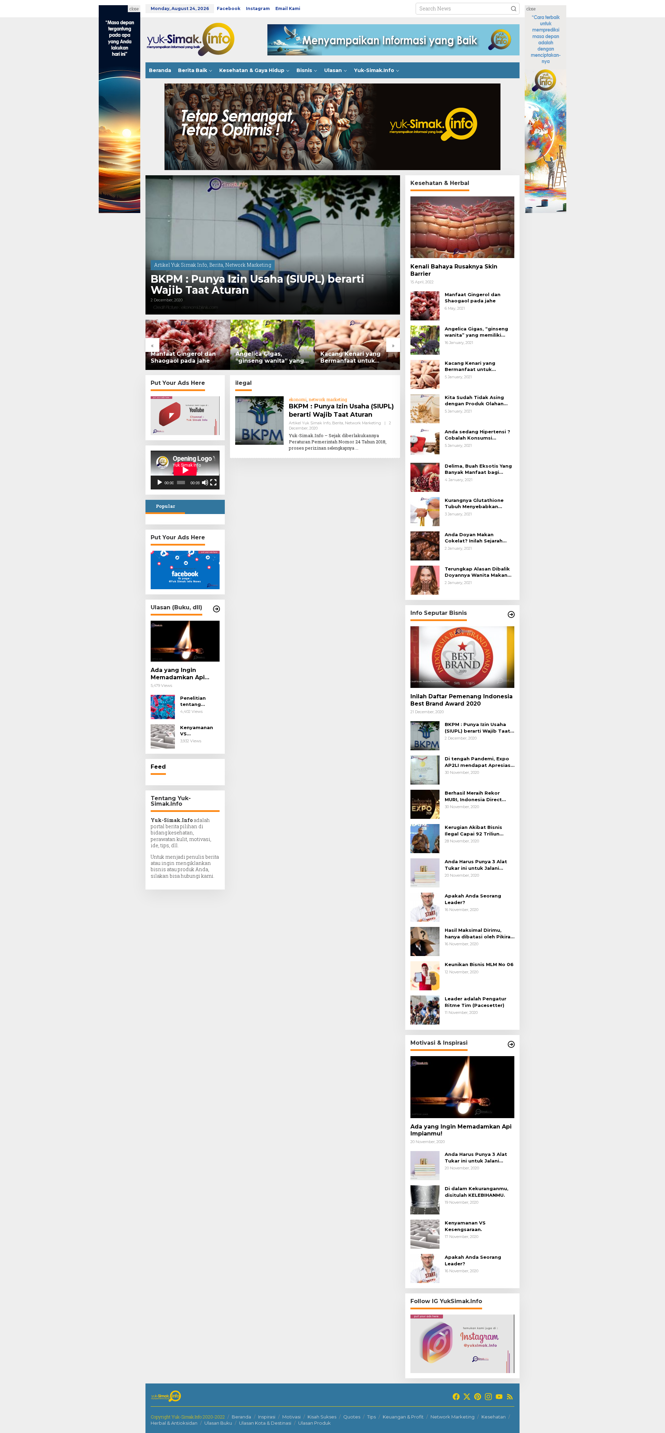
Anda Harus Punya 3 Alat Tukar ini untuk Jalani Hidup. (476, 865)
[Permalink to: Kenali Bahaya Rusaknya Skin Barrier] (462, 227)
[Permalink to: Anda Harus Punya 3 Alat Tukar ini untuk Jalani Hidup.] (425, 872)
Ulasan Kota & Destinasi (265, 1423)
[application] (185, 470)
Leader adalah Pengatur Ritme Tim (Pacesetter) (475, 1002)
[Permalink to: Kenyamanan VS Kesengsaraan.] (163, 736)
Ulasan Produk (314, 1423)
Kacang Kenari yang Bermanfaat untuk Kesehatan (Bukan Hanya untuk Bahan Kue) (357, 358)
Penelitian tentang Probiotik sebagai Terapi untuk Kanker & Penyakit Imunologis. (199, 701)
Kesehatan (493, 1416)
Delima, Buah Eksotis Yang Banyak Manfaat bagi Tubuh (478, 469)
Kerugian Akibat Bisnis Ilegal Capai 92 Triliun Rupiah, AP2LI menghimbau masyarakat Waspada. (479, 830)
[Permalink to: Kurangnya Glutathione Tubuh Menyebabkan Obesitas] (425, 511)
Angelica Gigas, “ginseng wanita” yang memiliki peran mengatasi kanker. (270, 358)
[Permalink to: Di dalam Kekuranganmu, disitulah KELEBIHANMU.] (425, 1199)
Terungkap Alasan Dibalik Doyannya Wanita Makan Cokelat (477, 572)
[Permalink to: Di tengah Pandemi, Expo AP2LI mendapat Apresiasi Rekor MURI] (425, 769)
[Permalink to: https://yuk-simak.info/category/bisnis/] (511, 614)
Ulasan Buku (218, 1423)
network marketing (328, 399)
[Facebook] (456, 1396)
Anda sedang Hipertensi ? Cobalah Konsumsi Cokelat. (477, 435)
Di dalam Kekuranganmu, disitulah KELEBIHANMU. (476, 1191)
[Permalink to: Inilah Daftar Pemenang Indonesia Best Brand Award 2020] (462, 657)
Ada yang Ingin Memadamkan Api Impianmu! (178, 674)
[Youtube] (499, 1396)
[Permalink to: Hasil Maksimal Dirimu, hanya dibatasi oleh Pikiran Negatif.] (425, 941)
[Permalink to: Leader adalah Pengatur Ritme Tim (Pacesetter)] (425, 1009)
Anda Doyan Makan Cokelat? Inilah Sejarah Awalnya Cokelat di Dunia (477, 538)
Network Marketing (248, 265)
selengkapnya (340, 448)
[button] (514, 9)
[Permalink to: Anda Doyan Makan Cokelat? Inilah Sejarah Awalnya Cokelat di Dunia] (425, 545)
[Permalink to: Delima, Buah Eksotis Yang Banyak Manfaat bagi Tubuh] (425, 477)
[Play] (159, 482)
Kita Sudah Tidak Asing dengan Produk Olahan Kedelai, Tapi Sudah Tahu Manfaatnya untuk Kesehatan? (477, 401)
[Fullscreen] (213, 482)
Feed (158, 766)
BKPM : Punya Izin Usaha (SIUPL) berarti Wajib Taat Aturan (257, 285)
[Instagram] (488, 1396)
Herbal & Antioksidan (174, 1423)
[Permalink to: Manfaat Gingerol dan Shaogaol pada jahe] (187, 345)
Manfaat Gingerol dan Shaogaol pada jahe (183, 357)
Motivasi (291, 1416)
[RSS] (509, 1396)
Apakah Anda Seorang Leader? (473, 899)
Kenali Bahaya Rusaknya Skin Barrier (453, 270)
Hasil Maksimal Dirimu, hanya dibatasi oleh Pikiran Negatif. (479, 933)
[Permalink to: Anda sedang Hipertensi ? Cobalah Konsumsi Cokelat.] (425, 442)
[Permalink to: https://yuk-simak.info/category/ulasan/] (216, 609)
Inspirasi (266, 1416)
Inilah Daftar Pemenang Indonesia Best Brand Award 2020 (461, 700)
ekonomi (298, 399)
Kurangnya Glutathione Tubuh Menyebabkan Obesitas (474, 503)
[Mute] (205, 482)
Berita (216, 265)
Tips (371, 1416)
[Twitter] (466, 1396)
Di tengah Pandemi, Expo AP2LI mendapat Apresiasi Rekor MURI (478, 762)
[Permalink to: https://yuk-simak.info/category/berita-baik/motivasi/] (511, 1044)
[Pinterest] (477, 1396)
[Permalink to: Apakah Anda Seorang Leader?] (425, 906)
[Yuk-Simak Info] (197, 39)
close (134, 8)
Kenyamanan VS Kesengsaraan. (199, 731)
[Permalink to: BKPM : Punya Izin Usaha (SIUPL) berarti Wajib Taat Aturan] (272, 245)
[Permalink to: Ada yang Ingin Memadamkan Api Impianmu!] (185, 641)
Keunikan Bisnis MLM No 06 (479, 964)
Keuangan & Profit (403, 1416)
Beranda (241, 1416)
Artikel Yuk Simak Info (180, 265)
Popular (165, 506)
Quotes (351, 1416)
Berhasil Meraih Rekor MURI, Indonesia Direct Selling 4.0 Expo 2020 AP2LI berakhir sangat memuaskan (473, 796)
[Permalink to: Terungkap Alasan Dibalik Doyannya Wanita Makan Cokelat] (425, 579)
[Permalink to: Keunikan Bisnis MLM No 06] (425, 975)
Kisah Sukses (322, 1416)
